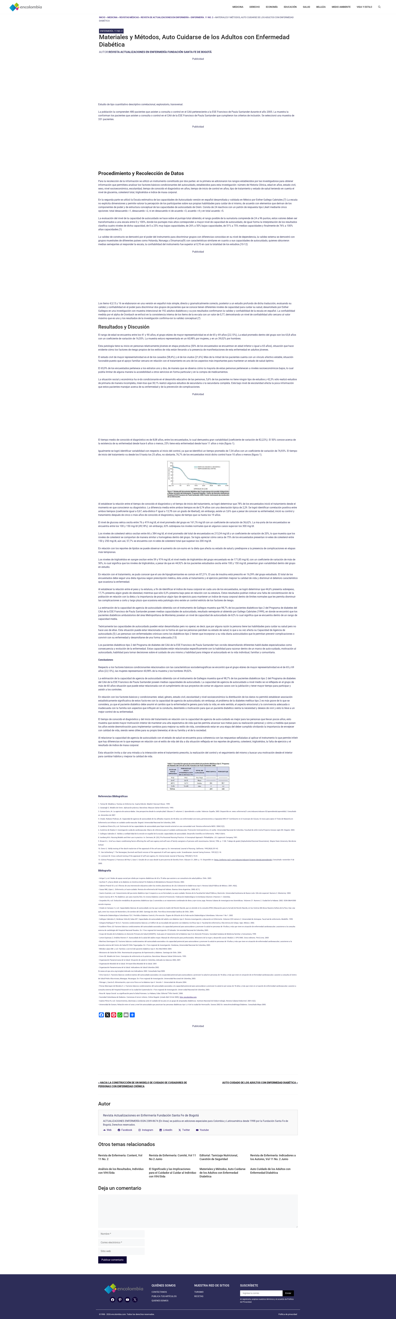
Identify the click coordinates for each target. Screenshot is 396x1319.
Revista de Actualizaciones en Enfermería (165, 17)
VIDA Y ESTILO (364, 7)
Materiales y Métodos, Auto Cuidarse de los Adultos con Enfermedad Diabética (222, 1172)
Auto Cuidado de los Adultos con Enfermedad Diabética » (260, 1082)
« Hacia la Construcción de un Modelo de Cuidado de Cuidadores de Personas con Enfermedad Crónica (142, 1084)
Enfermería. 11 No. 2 (202, 17)
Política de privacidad (287, 1314)
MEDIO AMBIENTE (341, 7)
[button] (379, 7)
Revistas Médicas (129, 17)
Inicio (102, 17)
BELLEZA (321, 7)
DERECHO (255, 7)
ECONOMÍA (272, 7)
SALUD (306, 7)
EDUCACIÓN (290, 7)
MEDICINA (237, 7)
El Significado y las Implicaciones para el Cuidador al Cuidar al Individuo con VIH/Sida (172, 1172)
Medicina (112, 17)
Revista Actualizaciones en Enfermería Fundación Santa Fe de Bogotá (160, 52)
